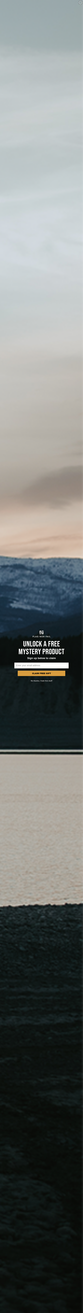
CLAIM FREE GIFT (41, 673)
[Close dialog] (80, 2)
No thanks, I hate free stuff (41, 681)
